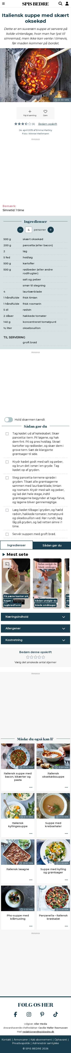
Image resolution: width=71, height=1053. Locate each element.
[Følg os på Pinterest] (42, 1014)
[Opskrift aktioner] (30, 787)
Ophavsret (60, 1039)
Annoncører (21, 1039)
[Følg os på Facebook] (15, 1014)
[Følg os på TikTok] (55, 1014)
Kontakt (6, 1039)
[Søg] (60, 3)
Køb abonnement (41, 1039)
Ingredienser (16, 545)
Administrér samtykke (45, 1043)
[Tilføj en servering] (51, 230)
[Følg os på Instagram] (29, 1014)
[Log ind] (67, 3)
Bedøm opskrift (47, 123)
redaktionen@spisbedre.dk (38, 1031)
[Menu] (8, 3)
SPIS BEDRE (35, 4)
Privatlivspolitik (21, 1043)
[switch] (8, 419)
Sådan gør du (52, 545)
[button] (16, 583)
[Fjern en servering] (20, 230)
